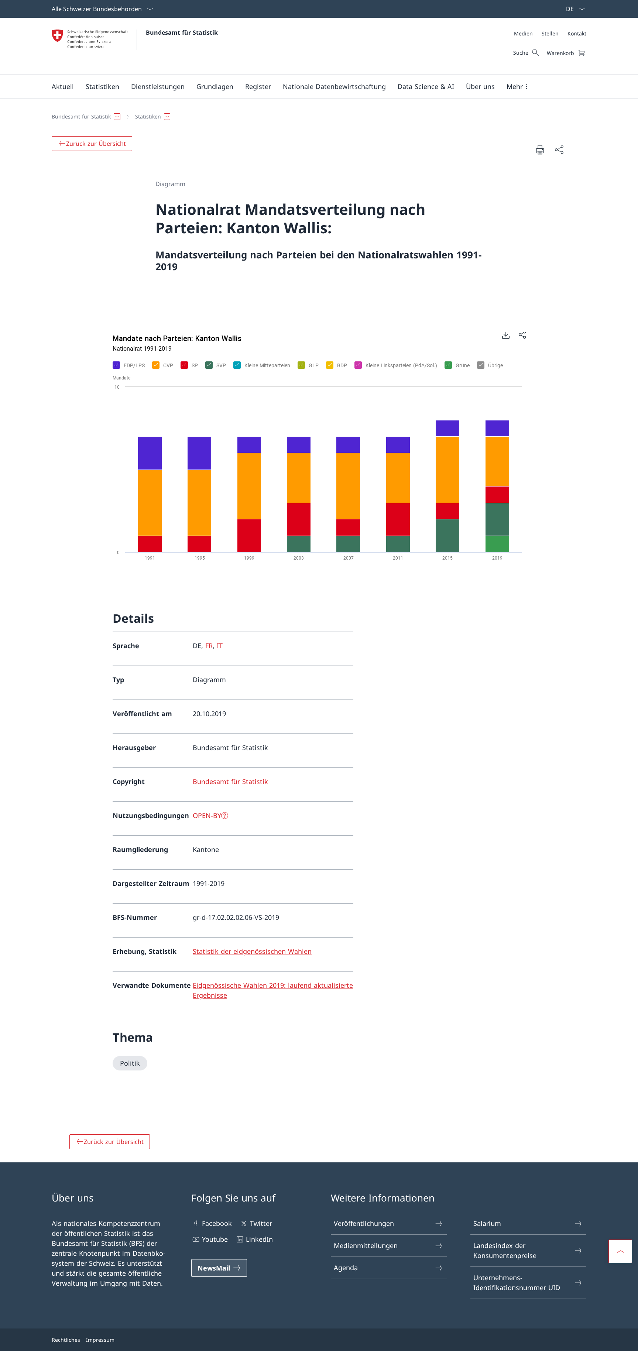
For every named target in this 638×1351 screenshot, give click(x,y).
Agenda (346, 1267)
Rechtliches (66, 1339)
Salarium (487, 1223)
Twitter (261, 1223)
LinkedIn (259, 1239)
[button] (63, 86)
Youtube (215, 1239)
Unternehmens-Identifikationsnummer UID (516, 1282)
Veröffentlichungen (364, 1223)
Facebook (217, 1223)
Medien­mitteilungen (366, 1245)
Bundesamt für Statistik (182, 32)
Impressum (100, 1339)
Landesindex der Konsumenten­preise (504, 1250)
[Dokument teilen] (559, 150)
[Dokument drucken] (539, 149)
